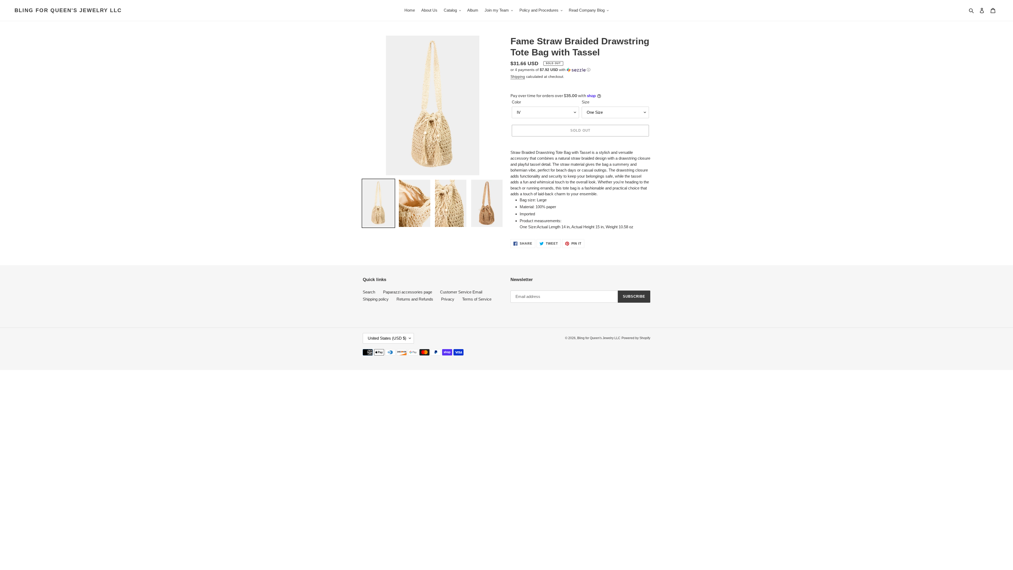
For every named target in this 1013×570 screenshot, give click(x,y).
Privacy (447, 299)
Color (516, 102)
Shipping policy (376, 299)
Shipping (517, 76)
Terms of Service (476, 299)
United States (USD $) (387, 338)
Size (585, 102)
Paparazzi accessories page (407, 292)
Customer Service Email (461, 292)
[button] (550, 69)
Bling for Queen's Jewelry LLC (68, 10)
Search (369, 292)
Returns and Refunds (414, 299)
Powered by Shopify (636, 338)
